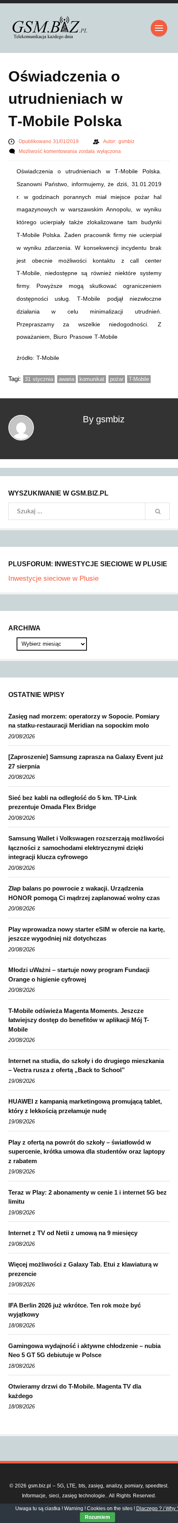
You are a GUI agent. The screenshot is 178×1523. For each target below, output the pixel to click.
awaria (66, 379)
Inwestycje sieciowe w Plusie (53, 578)
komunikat (91, 379)
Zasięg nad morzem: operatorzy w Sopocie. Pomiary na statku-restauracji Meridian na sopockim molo (83, 721)
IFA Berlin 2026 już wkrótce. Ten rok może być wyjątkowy (74, 1310)
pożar (116, 379)
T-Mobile (139, 379)
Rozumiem (97, 1517)
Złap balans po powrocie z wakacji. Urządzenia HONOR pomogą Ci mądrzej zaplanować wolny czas (84, 893)
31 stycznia (39, 379)
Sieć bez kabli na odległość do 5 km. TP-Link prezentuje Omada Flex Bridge (72, 802)
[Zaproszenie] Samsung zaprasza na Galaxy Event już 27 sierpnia (86, 761)
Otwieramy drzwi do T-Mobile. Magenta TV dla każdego (74, 1391)
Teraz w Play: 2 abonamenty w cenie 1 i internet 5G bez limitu (87, 1197)
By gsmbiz (104, 419)
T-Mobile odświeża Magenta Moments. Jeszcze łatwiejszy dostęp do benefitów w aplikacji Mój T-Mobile (78, 1020)
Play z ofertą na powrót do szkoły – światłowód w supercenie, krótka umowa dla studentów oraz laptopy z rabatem (86, 1151)
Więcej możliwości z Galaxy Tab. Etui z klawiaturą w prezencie (83, 1269)
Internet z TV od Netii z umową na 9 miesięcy (72, 1232)
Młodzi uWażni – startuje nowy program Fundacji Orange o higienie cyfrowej (78, 974)
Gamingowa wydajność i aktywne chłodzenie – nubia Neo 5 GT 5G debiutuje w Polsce (84, 1350)
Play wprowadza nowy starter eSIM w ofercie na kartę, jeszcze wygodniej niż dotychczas (86, 934)
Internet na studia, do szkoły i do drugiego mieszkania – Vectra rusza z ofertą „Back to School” (86, 1065)
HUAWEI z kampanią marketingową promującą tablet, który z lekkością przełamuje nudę (85, 1106)
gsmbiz (126, 141)
